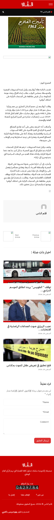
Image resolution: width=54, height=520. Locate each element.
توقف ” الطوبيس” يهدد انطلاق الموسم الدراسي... (30, 288)
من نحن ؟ (40, 494)
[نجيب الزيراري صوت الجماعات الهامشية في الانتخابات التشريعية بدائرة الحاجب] (27, 311)
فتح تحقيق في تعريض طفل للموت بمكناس (29, 365)
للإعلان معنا (25, 494)
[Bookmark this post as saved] (50, 191)
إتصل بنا (12, 494)
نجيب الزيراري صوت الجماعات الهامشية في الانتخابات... (29, 328)
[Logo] (27, 6)
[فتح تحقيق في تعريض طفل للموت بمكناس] (27, 350)
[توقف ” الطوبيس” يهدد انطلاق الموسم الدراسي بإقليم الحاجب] (27, 272)
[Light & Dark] (3, 12)
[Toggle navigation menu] (51, 4)
